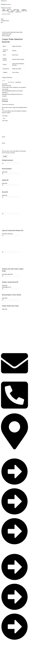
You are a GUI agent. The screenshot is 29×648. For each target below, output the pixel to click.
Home (3, 32)
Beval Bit (5, 192)
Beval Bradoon (7, 169)
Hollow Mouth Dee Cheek (10, 306)
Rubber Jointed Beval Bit (10, 282)
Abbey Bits (13, 32)
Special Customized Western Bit (12, 230)
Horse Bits (7, 32)
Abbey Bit (5, 180)
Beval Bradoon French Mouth (11, 295)
